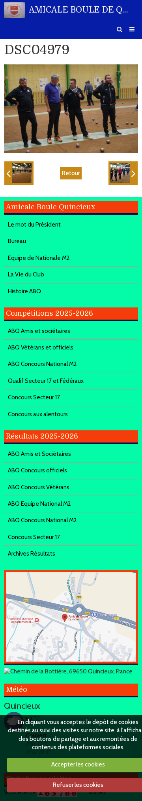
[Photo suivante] (123, 173)
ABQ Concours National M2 (42, 364)
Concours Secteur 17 (34, 397)
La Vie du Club (26, 274)
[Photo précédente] (19, 173)
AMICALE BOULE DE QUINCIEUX (78, 10)
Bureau (17, 241)
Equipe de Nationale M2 (39, 258)
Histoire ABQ (24, 291)
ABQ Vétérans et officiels (40, 347)
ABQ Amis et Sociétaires (39, 453)
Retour (71, 173)
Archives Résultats (31, 553)
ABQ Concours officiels (37, 470)
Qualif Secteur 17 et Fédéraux (46, 380)
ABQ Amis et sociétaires (39, 331)
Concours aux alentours (38, 414)
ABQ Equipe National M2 (39, 503)
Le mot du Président (34, 224)
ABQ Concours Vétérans (38, 487)
